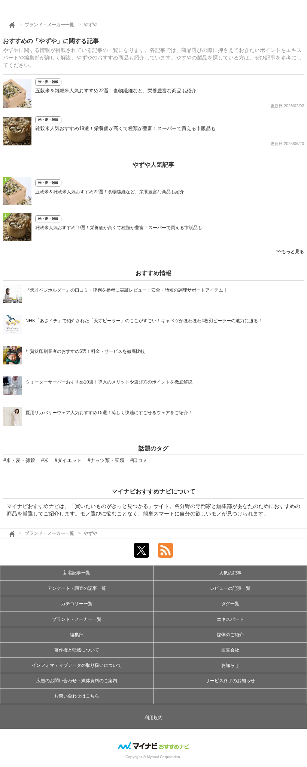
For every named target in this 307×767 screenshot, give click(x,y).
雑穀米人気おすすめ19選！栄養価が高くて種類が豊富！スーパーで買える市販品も (125, 128)
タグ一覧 (230, 603)
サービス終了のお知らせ (230, 680)
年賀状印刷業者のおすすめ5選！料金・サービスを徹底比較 (85, 351)
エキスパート (230, 619)
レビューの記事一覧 (230, 588)
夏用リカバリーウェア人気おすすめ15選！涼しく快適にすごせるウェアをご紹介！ (108, 412)
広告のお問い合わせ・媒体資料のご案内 (76, 680)
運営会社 (230, 650)
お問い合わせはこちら (76, 696)
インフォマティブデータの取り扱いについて (77, 665)
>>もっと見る (290, 251)
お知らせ (230, 665)
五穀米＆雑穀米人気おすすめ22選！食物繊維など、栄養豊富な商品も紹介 (115, 90)
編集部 (76, 634)
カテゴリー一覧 (76, 603)
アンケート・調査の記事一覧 (77, 588)
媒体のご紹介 (230, 634)
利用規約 (153, 717)
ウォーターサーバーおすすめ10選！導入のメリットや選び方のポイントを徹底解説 (108, 382)
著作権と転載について (76, 650)
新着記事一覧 (76, 572)
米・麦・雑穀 (48, 82)
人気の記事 (230, 573)
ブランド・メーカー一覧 (49, 24)
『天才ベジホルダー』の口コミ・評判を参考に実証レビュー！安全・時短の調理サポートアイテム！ (126, 290)
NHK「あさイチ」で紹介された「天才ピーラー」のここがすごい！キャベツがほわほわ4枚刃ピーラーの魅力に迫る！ (143, 320)
